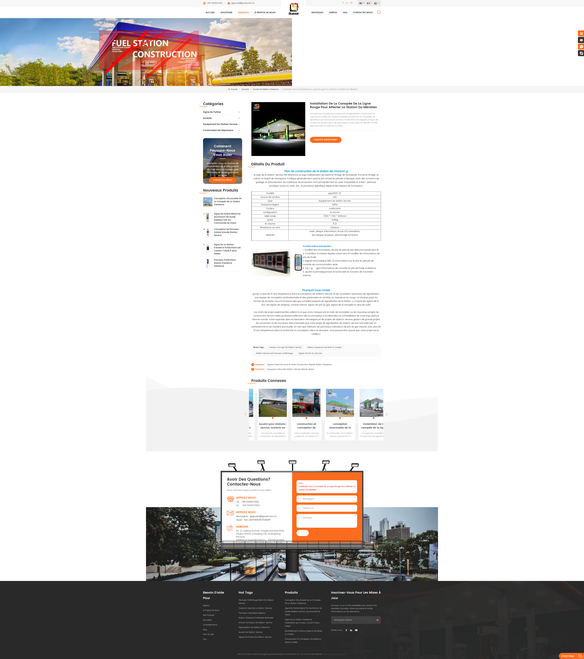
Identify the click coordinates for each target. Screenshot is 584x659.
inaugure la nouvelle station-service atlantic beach (290, 369)
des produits (208, 615)
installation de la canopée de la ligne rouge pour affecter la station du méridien (366, 426)
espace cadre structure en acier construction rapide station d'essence (299, 364)
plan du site (208, 634)
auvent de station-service (250, 632)
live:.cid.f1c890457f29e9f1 (257, 520)
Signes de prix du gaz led (310, 353)
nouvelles (317, 12)
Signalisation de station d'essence (254, 627)
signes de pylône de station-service (255, 637)
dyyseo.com (340, 654)
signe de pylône (212, 112)
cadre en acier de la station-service (255, 608)
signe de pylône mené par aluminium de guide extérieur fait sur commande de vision (227, 217)
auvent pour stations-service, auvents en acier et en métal (266, 426)
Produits (243, 12)
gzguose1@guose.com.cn (243, 3)
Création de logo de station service (285, 347)
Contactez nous (363, 12)
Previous (245, 414)
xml (205, 639)
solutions (226, 12)
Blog (205, 629)
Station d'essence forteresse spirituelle (256, 617)
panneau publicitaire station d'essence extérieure (225, 263)
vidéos (333, 12)
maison (206, 605)
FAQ (345, 12)
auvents (245, 89)
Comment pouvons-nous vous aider (222, 150)
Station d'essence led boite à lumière (324, 347)
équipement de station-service (220, 124)
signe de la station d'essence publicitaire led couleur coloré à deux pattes (227, 247)
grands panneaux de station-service (255, 622)
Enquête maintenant (325, 139)
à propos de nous (211, 610)
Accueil (210, 12)
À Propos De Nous (265, 12)
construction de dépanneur (218, 130)
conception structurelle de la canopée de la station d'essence (333, 426)
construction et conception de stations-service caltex (299, 426)
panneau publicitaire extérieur (252, 613)
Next (387, 414)
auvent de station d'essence (266, 89)
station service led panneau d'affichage (274, 353)
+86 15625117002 (214, 3)
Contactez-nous (222, 180)
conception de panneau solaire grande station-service (226, 232)
